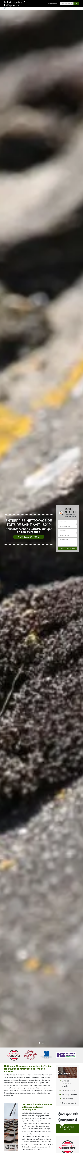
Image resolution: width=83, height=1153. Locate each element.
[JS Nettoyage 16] (11, 8)
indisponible (14, 2)
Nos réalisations (28, 537)
